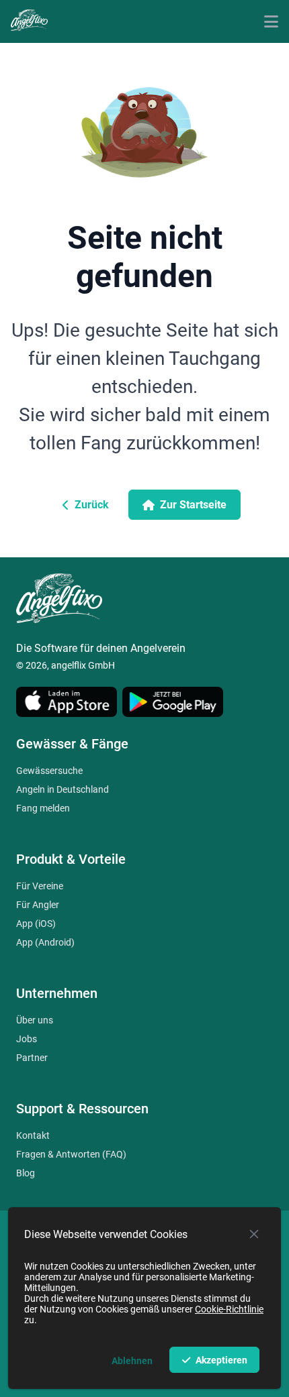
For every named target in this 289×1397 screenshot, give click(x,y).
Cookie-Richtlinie (229, 1309)
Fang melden (43, 808)
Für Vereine (39, 886)
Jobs (26, 1038)
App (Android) (45, 942)
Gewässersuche (49, 770)
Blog (25, 1173)
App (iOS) (36, 923)
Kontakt (33, 1135)
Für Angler (37, 904)
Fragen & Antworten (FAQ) (71, 1154)
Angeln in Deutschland (62, 789)
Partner (32, 1057)
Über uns (34, 1020)
